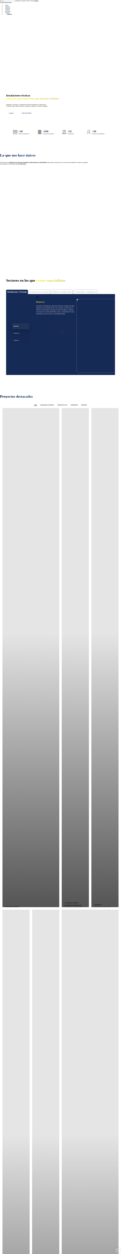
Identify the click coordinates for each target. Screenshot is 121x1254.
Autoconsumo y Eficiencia (47, 404)
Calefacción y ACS (62, 404)
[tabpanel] (71, 334)
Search (36, 0)
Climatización (74, 404)
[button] (11, 113)
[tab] (17, 292)
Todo (35, 404)
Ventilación (84, 404)
